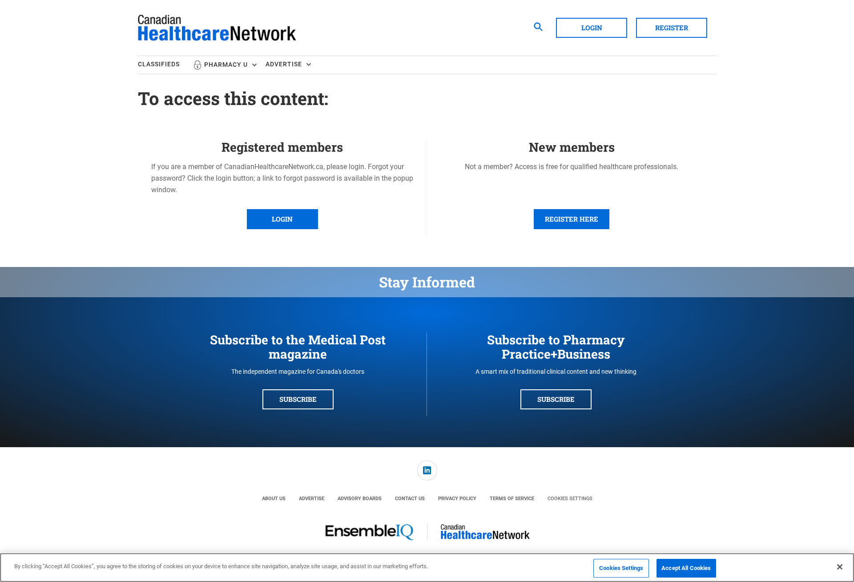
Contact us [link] (410, 498)
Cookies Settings (570, 498)
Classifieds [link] (159, 64)
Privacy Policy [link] (457, 498)
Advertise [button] (284, 64)
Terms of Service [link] (512, 498)
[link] (427, 471)
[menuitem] (165, 65)
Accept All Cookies (686, 568)
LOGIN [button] (282, 218)
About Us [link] (274, 498)
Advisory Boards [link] (360, 498)
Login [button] (591, 27)
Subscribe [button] (298, 399)
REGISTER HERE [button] (571, 218)
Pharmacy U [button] (226, 64)
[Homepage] (217, 28)
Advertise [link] (311, 498)
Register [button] (671, 27)
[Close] (840, 567)
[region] (427, 567)
